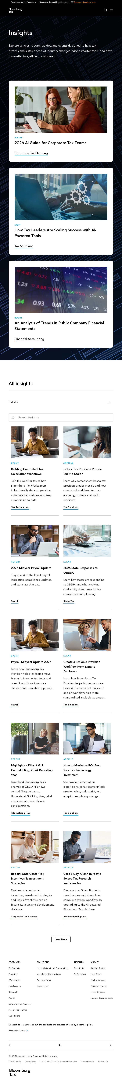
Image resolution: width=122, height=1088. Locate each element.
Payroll (14, 601)
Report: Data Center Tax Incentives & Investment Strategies (27, 878)
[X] (111, 1045)
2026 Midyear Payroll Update (31, 568)
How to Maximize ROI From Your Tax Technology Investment (82, 770)
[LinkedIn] (61, 1045)
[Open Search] (105, 10)
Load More (61, 939)
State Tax (68, 601)
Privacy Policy (30, 1062)
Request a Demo (17, 1030)
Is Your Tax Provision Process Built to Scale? (82, 471)
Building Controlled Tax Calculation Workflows (27, 471)
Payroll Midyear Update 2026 (31, 662)
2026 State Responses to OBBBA (80, 570)
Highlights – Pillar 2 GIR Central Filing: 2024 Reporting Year (32, 770)
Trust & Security (15, 1062)
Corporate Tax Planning (24, 916)
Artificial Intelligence (74, 916)
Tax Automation (20, 507)
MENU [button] (111, 10)
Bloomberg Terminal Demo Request (54, 2)
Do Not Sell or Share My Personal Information (58, 1062)
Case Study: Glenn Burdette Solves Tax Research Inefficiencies (82, 878)
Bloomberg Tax (17, 10)
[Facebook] (11, 1045)
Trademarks (103, 1062)
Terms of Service (87, 1062)
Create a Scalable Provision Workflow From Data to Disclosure (81, 666)
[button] (24, 2)
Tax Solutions (70, 507)
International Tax (20, 812)
